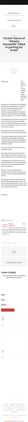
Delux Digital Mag (8, 409)
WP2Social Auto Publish (8, 421)
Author (3, 220)
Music (17, 406)
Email (3, 300)
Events (23, 406)
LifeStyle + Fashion (8, 406)
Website (3, 305)
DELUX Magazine (14, 69)
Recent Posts (9, 220)
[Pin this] (17, 56)
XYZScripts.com (21, 421)
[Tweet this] (13, 56)
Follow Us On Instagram (14, 20)
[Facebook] (23, 225)
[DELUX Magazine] (5, 225)
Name (3, 295)
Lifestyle (9, 408)
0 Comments (14, 71)
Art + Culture (18, 408)
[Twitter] (25, 225)
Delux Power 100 (21, 409)
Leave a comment (6, 243)
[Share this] (11, 56)
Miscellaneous (14, 35)
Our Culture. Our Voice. (17, 404)
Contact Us (14, 411)
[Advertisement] (13, 340)
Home (6, 404)
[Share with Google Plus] (15, 56)
